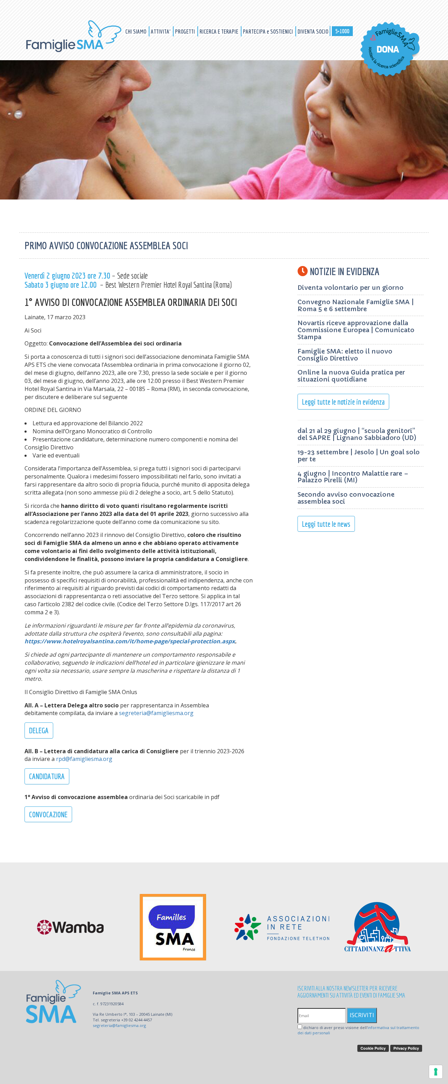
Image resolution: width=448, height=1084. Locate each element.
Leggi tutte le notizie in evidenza (343, 401)
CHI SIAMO (136, 31)
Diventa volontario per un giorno (351, 288)
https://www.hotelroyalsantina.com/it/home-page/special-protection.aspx (129, 641)
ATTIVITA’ (161, 31)
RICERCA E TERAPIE (219, 31)
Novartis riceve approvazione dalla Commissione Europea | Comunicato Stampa (356, 330)
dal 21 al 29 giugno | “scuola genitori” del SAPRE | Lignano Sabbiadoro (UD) (357, 434)
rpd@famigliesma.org (84, 759)
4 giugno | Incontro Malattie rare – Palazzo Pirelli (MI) (353, 476)
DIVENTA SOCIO (313, 31)
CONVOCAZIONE (48, 814)
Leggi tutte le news (326, 523)
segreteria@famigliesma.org (156, 713)
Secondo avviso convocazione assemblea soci (346, 497)
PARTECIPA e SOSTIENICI (268, 31)
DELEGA (39, 730)
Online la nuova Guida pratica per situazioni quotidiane (351, 375)
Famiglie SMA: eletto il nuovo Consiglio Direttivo (345, 354)
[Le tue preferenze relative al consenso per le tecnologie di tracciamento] (435, 1071)
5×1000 (342, 31)
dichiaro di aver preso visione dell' (358, 1030)
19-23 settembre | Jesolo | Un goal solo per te (359, 455)
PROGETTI (185, 31)
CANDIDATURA (47, 776)
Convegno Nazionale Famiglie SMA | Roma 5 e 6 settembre (356, 305)
